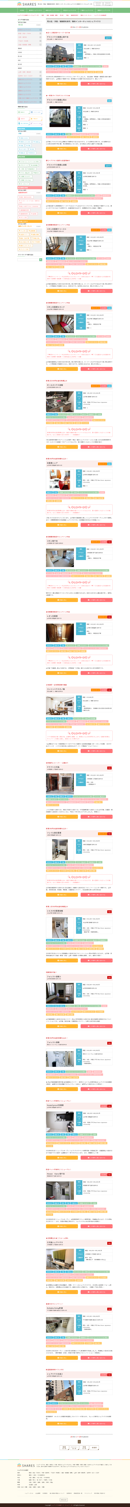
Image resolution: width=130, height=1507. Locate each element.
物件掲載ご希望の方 (99, 1493)
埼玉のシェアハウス (69, 10)
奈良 (47, 1482)
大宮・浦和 (32, 1477)
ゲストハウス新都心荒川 (57, 100)
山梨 (35, 1484)
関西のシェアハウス (104, 10)
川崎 (34, 1475)
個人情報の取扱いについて (57, 1493)
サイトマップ (88, 1493)
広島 (30, 1487)
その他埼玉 (47, 1477)
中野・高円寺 (22, 37)
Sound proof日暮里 (55, 1105)
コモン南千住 (52, 541)
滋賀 (43, 1482)
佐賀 (39, 1487)
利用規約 (45, 1493)
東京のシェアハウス (35, 10)
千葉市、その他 (48, 1480)
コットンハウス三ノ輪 (56, 689)
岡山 (51, 1482)
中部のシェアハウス (24, 94)
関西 (18, 1482)
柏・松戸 (39, 1480)
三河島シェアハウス (55, 1242)
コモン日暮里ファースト (57, 229)
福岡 (34, 1487)
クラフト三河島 (53, 767)
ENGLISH (64, 1500)
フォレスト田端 (53, 1042)
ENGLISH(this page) (108, 4)
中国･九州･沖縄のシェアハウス (28, 98)
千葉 (18, 1480)
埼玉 (18, 1477)
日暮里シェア (52, 463)
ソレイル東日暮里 (54, 832)
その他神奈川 (41, 1475)
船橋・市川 (32, 1480)
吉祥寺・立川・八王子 (25, 76)
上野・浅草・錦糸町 (24, 72)
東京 (18, 1472)
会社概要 (37, 1493)
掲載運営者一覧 (78, 1493)
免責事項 (69, 1493)
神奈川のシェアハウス (53, 10)
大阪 (30, 1482)
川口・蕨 (39, 1477)
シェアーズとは (29, 1493)
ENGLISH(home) (98, 4)
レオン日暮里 (52, 616)
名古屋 (31, 1484)
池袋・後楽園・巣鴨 (24, 45)
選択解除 (38, 24)
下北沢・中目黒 (23, 41)
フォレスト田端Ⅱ (54, 976)
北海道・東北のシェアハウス (27, 102)
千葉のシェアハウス (87, 10)
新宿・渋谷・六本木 (24, 33)
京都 (34, 1482)
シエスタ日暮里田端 (55, 911)
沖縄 (43, 1487)
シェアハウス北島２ (55, 1374)
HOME (22, 10)
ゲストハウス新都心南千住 (57, 37)
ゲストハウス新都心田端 (57, 164)
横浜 (30, 1475)
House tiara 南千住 (56, 1173)
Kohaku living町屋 (55, 1308)
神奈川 (19, 1475)
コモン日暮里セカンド (56, 307)
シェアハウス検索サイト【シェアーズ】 (62, 1505)
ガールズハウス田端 (55, 385)
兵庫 (39, 1482)
